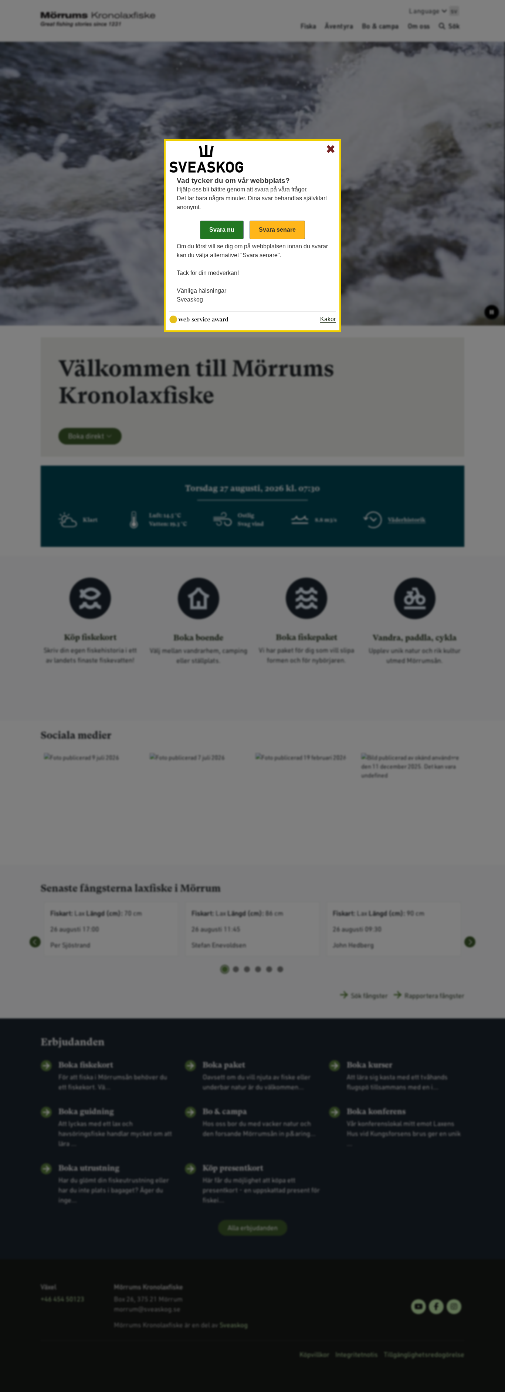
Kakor (328, 319)
